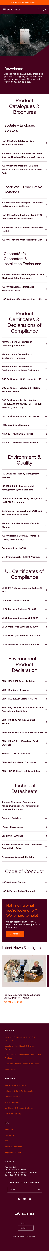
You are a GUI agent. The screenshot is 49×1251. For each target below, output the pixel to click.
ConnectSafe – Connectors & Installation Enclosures (23, 1056)
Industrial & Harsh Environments (19, 1091)
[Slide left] (19, 1017)
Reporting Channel (13, 1152)
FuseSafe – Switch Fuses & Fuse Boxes (22, 1064)
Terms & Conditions (13, 1147)
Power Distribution (13, 1102)
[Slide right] (30, 1017)
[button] (39, 9)
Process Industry (12, 1097)
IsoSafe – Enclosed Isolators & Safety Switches (21, 1038)
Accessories (10, 1069)
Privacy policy (31, 1236)
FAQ (6, 1141)
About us (9, 1130)
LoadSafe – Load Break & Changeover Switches (21, 1047)
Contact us (15, 934)
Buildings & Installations (15, 1085)
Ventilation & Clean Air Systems (19, 1108)
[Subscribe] (39, 1189)
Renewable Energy (13, 1114)
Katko (22, 1236)
